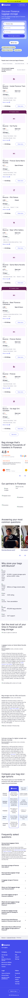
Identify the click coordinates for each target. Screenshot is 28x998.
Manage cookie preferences (5, 978)
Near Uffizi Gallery (14, 708)
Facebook (17, 973)
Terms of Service (6, 973)
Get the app (4, 954)
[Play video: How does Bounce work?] (11, 536)
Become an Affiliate (6, 962)
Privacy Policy (5, 975)
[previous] (20, 475)
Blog (3, 957)
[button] (14, 35)
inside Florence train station (20, 850)
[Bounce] (6, 5)
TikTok (16, 979)
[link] (22, 5)
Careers (4, 966)
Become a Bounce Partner (6, 959)
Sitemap (17, 959)
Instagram (17, 977)
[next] (24, 475)
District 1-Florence (7, 851)
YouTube (17, 983)
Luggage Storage (11, 937)
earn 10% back (17, 1)
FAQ (16, 954)
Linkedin (17, 981)
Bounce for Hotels (6, 964)
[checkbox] (8, 63)
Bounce (3, 937)
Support (17, 957)
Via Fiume (13, 754)
